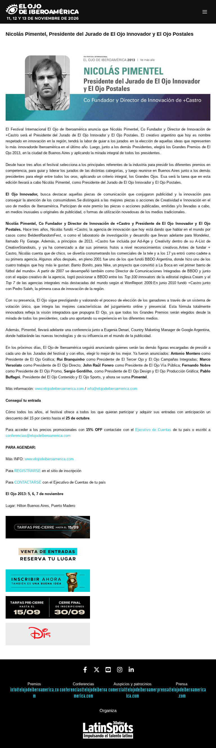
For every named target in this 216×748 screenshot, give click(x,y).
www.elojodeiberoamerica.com (59, 389)
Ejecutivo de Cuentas (153, 430)
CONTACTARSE (27, 482)
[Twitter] (97, 670)
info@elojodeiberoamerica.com (112, 389)
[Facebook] (85, 670)
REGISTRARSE (27, 471)
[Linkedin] (131, 670)
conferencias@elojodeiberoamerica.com (38, 435)
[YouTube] (108, 670)
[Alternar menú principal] (204, 11)
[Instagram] (120, 670)
